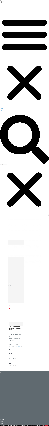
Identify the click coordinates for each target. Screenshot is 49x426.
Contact (2, 8)
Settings (44, 425)
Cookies (2, 423)
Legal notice (2, 421)
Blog (1, 110)
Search (0, 164)
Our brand (2, 1)
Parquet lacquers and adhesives (14, 332)
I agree (46, 425)
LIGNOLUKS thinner (17, 346)
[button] (24, 58)
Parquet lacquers (20, 332)
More (42, 425)
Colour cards (2, 3)
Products (2, 2)
